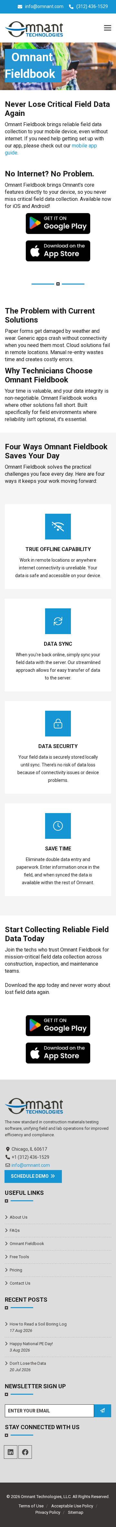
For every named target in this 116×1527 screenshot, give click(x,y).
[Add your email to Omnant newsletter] (102, 1410)
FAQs (15, 1230)
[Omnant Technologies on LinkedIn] (10, 1452)
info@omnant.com (44, 6)
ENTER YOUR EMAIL (29, 1410)
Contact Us (20, 1283)
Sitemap (75, 1512)
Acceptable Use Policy (72, 1506)
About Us (18, 1217)
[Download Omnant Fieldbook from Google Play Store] (58, 223)
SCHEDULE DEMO (30, 1176)
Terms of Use (31, 1506)
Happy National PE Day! (31, 1343)
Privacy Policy (47, 1512)
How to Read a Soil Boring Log (38, 1324)
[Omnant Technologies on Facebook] (25, 1452)
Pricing (16, 1270)
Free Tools (19, 1256)
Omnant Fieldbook (27, 1243)
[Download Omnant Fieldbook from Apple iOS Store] (58, 250)
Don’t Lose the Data (28, 1363)
